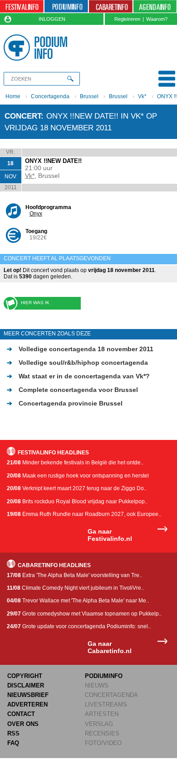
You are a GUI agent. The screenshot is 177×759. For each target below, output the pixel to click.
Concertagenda (50, 96)
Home (12, 96)
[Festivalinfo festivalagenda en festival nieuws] (22, 6)
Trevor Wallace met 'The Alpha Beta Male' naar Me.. (78, 600)
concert (23, 115)
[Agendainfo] (155, 6)
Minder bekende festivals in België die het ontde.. (75, 462)
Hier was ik (35, 302)
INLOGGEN (52, 19)
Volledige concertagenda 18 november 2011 (80, 349)
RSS (13, 733)
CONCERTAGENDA (111, 695)
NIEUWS (96, 685)
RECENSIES (102, 733)
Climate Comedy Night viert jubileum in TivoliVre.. (75, 588)
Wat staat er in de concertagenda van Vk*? (78, 376)
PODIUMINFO (104, 676)
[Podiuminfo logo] (37, 47)
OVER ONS (23, 724)
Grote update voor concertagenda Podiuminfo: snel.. (79, 626)
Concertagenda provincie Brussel (65, 403)
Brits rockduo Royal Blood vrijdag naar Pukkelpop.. (77, 501)
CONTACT (21, 714)
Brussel (89, 96)
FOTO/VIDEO (103, 743)
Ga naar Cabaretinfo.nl (110, 647)
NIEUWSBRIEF (28, 695)
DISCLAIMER (25, 685)
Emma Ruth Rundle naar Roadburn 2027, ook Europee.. (84, 514)
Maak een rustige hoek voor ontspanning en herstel (78, 476)
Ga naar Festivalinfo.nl (110, 535)
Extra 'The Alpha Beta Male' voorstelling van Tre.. (74, 575)
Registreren (127, 19)
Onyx (36, 213)
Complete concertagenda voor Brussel (72, 389)
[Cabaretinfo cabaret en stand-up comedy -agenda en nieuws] (111, 6)
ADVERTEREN (27, 704)
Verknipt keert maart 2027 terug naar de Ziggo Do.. (77, 488)
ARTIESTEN (101, 714)
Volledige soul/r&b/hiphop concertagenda (77, 362)
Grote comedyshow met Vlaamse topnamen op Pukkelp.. (84, 614)
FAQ (13, 743)
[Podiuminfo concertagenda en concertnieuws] (66, 6)
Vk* (142, 96)
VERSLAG (99, 724)
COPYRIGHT (24, 676)
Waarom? (156, 19)
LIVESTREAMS (106, 704)
